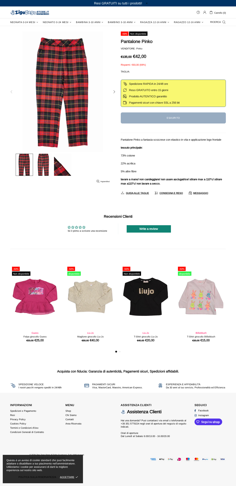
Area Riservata (73, 423)
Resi (12, 415)
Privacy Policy (18, 419)
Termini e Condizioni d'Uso (24, 427)
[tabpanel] (35, 307)
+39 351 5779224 (130, 423)
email (166, 420)
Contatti (69, 419)
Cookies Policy (18, 423)
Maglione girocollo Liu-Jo (90, 336)
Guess (35, 333)
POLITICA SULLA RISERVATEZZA (37, 477)
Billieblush (201, 333)
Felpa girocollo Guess (35, 336)
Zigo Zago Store (29, 12)
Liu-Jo (90, 333)
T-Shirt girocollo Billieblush (201, 336)
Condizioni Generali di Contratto (27, 432)
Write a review (148, 228)
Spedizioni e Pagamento (23, 411)
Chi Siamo (71, 415)
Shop (68, 411)
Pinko (139, 48)
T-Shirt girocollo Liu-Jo (146, 336)
